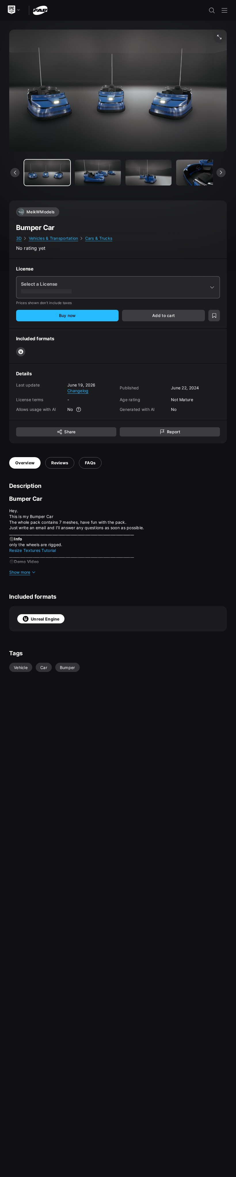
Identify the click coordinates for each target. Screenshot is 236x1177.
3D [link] (19, 238)
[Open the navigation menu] (224, 10)
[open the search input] (211, 10)
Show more (19, 572)
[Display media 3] (199, 172)
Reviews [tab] (59, 462)
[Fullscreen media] (219, 37)
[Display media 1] (98, 172)
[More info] (78, 409)
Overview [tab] (25, 462)
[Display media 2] (148, 172)
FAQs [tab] (90, 462)
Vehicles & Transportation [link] (53, 238)
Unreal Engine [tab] (45, 618)
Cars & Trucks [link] (99, 238)
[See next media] (221, 172)
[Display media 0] (47, 172)
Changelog (78, 390)
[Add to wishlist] (214, 315)
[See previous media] (15, 172)
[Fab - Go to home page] (40, 9)
